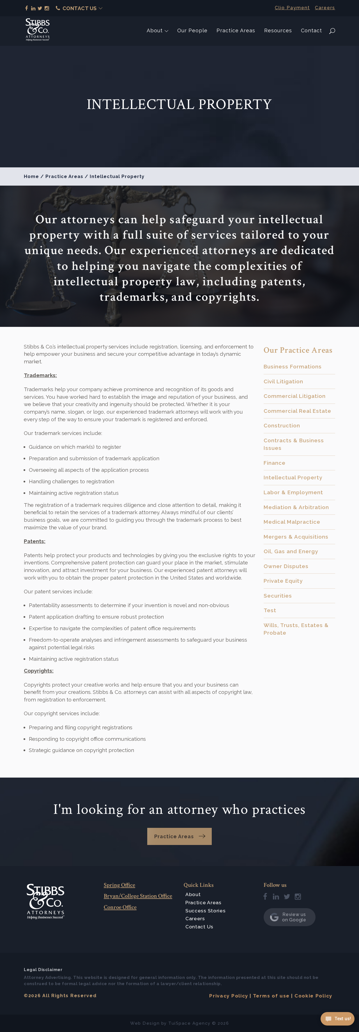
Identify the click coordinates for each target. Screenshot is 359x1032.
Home (31, 176)
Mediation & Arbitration (296, 507)
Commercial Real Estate (297, 411)
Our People (192, 30)
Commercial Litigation (295, 396)
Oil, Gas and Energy (291, 551)
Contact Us (80, 8)
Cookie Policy (313, 996)
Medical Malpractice (292, 522)
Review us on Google (294, 917)
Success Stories (205, 910)
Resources (278, 30)
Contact (311, 30)
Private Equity (283, 581)
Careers (325, 7)
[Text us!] (337, 1020)
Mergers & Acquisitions (296, 537)
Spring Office (119, 885)
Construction (282, 425)
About (155, 30)
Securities (278, 596)
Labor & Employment (293, 492)
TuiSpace (179, 1023)
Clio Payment (292, 7)
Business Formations (293, 366)
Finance (275, 463)
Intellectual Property (293, 477)
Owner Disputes (286, 566)
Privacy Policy (228, 996)
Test (270, 610)
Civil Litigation (283, 381)
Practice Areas (236, 30)
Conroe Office (120, 907)
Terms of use (271, 996)
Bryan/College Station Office (138, 896)
